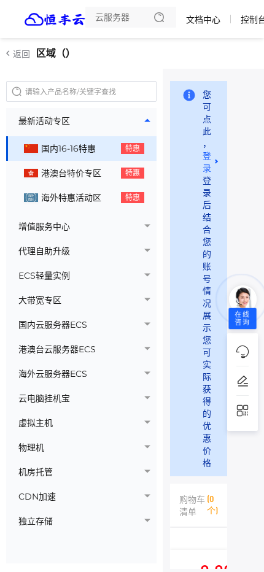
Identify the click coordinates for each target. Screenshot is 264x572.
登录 (207, 161)
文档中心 (203, 19)
